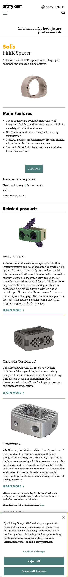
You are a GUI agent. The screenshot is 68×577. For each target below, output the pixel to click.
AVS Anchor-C (14, 257)
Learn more (12, 310)
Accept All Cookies (34, 571)
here (42, 505)
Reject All (34, 561)
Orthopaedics (35, 185)
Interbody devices (13, 195)
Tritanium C (12, 444)
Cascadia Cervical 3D (19, 361)
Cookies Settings (34, 551)
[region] (34, 544)
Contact (34, 169)
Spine (6, 190)
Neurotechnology (13, 185)
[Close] (63, 517)
